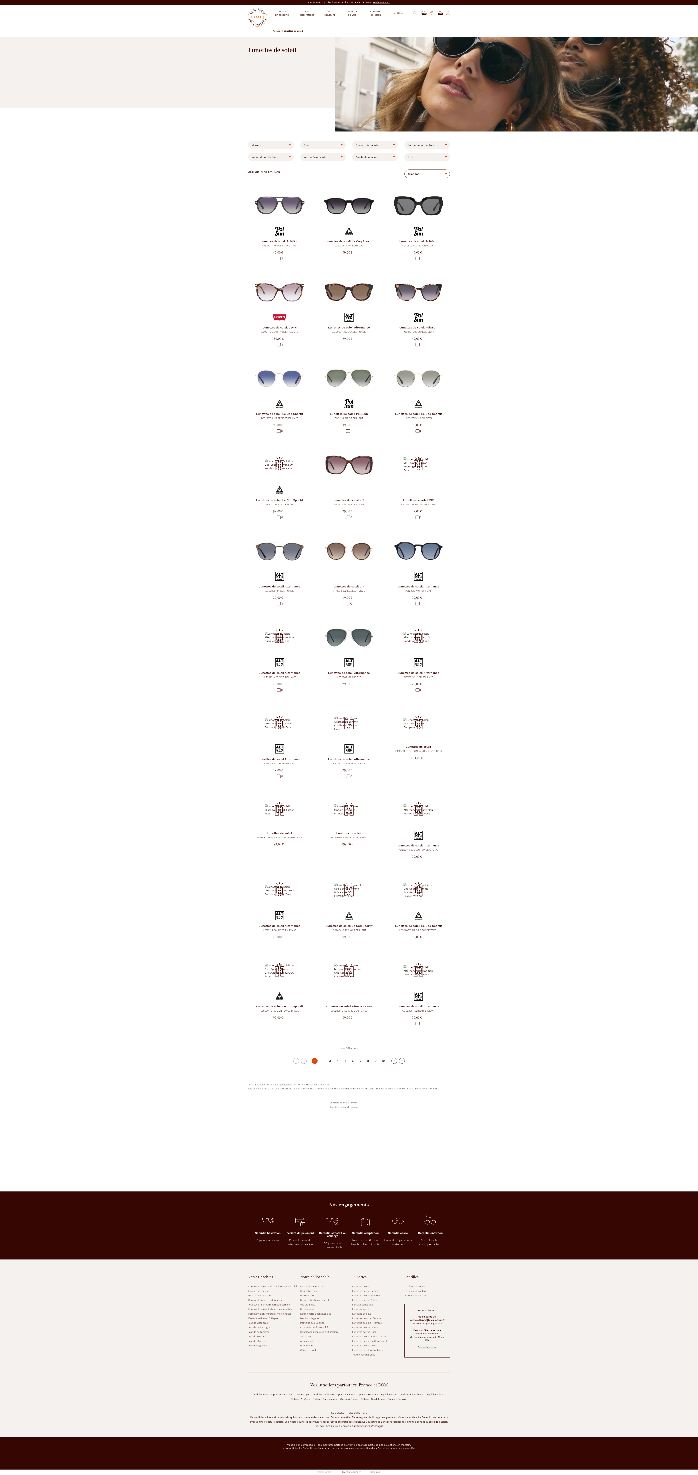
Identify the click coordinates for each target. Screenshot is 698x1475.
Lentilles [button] (398, 13)
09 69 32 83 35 (427, 1316)
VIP (349, 502)
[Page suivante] (394, 1061)
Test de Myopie (256, 1341)
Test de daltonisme (258, 1332)
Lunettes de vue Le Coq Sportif (369, 1341)
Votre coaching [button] (329, 13)
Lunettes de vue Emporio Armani (370, 1336)
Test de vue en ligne (259, 1327)
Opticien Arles (389, 1394)
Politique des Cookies (312, 1322)
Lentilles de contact (415, 1286)
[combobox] (271, 145)
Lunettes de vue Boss (364, 1332)
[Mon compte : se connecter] (448, 13)
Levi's (279, 329)
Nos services (307, 1309)
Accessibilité (307, 1341)
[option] (271, 145)
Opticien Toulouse (323, 1394)
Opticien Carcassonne (325, 1399)
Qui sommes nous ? (311, 1286)
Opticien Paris (261, 1394)
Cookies (375, 1472)
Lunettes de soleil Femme (343, 1102)
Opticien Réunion (397, 1399)
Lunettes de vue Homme (366, 1295)
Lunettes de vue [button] (352, 13)
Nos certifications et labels (315, 1300)
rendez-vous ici (381, 2)
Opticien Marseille (281, 1394)
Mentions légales (309, 1318)
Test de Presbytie (257, 1336)
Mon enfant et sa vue (260, 1295)
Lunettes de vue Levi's (364, 1345)
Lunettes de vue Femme (365, 1291)
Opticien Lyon (302, 1394)
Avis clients (306, 1336)
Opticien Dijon (435, 1394)
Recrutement (307, 1295)
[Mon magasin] (432, 13)
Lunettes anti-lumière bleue (367, 1350)
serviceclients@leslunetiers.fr (427, 1320)
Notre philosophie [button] (282, 13)
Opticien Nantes (345, 1394)
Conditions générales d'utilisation (319, 1332)
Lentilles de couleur (415, 1291)
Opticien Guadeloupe (373, 1399)
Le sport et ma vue (258, 1291)
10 (383, 1061)
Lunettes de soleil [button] (375, 13)
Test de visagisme (258, 1322)
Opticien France (349, 1399)
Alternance (349, 329)
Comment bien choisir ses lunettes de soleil (273, 1286)
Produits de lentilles (415, 1295)
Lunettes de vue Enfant (365, 1300)
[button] (440, 13)
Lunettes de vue (361, 1286)
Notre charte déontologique (315, 1313)
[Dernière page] (402, 1061)
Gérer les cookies (310, 1350)
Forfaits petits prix (362, 1304)
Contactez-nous (309, 1291)
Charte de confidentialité (314, 1327)
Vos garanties (307, 1304)
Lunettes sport (360, 1309)
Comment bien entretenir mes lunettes (270, 1309)
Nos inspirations (307, 13)
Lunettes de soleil (362, 1313)
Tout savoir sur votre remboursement (269, 1304)
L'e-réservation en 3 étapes (263, 1318)
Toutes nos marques (363, 1354)
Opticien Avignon (300, 1399)
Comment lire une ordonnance (265, 1300)
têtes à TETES (349, 1008)
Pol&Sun (279, 243)
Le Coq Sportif (349, 243)
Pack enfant (307, 1345)
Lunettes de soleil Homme (344, 1107)
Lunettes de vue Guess (365, 1327)
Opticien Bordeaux (368, 1394)
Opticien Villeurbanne (412, 1394)
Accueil (276, 31)
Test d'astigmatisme (259, 1345)
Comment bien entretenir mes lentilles (269, 1313)
